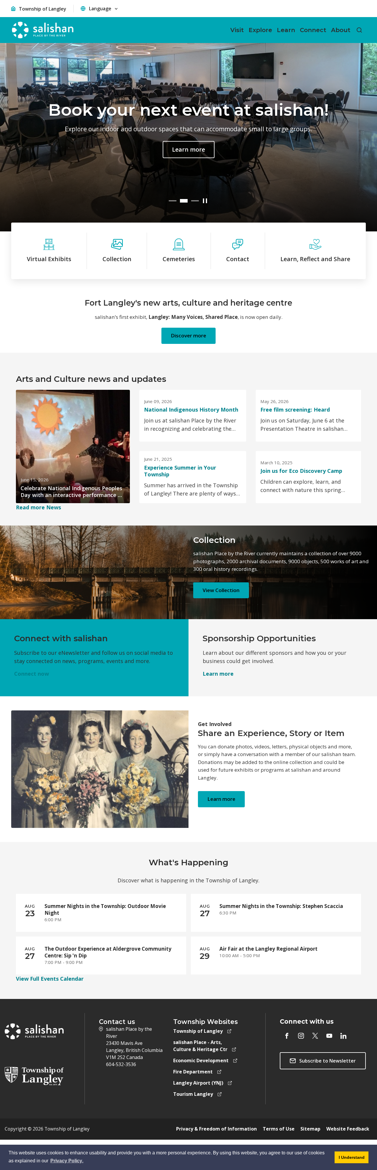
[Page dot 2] (184, 200)
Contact (237, 259)
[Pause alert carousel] (205, 201)
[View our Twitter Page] (315, 1036)
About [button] (340, 30)
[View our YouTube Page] (329, 1036)
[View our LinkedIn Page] (343, 1036)
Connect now (31, 673)
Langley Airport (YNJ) (198, 1083)
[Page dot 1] (172, 200)
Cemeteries (179, 259)
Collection (116, 259)
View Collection (221, 590)
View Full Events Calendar (50, 978)
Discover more (188, 335)
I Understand (350, 1159)
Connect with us (307, 1021)
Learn (218, 673)
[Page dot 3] (195, 201)
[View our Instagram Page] (301, 1036)
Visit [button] (237, 30)
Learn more (205, 149)
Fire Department (193, 1071)
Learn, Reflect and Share (315, 259)
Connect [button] (313, 30)
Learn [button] (286, 30)
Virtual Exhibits (49, 259)
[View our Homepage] (42, 30)
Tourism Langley (193, 1094)
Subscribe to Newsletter (327, 1061)
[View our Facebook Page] (287, 1036)
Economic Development (201, 1060)
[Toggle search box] (359, 30)
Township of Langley (42, 9)
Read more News (38, 507)
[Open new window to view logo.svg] (34, 1075)
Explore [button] (260, 30)
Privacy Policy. (67, 1161)
